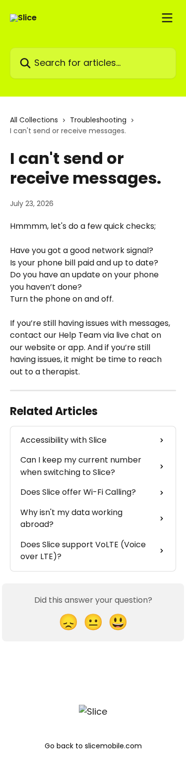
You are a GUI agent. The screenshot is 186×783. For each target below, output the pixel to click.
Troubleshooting (98, 120)
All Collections (34, 120)
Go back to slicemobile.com (93, 746)
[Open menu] (167, 18)
